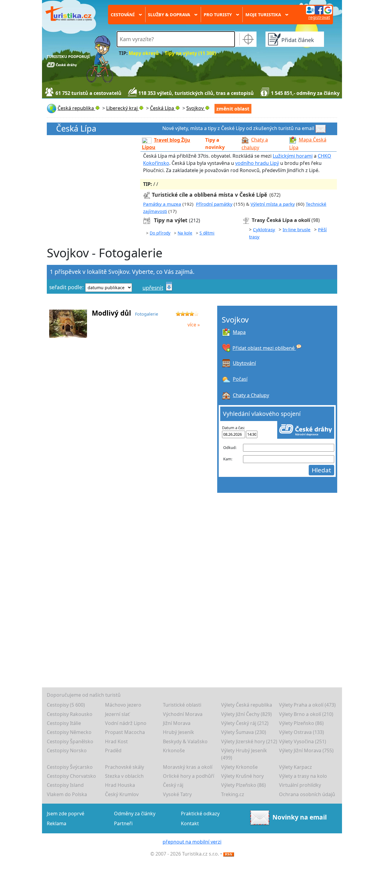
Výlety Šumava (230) (243, 732)
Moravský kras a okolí (187, 767)
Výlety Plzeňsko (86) (301, 723)
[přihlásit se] (319, 9)
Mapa (239, 332)
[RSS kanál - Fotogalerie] (228, 853)
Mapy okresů (144, 53)
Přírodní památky (214, 204)
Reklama (56, 823)
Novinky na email (299, 817)
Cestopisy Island (65, 785)
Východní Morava (182, 714)
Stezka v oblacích (124, 776)
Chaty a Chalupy (251, 395)
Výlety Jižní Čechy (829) (246, 714)
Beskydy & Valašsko (185, 741)
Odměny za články (134, 813)
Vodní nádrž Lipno (125, 723)
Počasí (240, 379)
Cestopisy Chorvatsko (71, 776)
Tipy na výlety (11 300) (190, 53)
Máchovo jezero (123, 705)
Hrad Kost (116, 741)
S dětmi (207, 233)
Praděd (113, 750)
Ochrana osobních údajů (307, 794)
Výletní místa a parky (272, 204)
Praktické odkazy (200, 813)
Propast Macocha (125, 732)
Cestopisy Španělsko (70, 741)
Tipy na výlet (171, 220)
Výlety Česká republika (246, 705)
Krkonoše (174, 750)
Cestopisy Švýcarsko (70, 767)
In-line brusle (296, 229)
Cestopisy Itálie (64, 723)
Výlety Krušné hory (242, 776)
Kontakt (190, 823)
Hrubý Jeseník (178, 732)
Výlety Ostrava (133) (301, 732)
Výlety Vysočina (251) (302, 741)
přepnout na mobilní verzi (192, 841)
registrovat (319, 17)
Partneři (123, 823)
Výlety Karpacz (295, 767)
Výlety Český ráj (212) (244, 723)
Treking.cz (232, 794)
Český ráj (173, 785)
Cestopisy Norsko (67, 750)
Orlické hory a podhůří (188, 776)
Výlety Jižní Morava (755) (306, 750)
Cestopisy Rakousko (69, 714)
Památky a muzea (162, 204)
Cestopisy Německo (69, 732)
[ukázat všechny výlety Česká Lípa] (148, 220)
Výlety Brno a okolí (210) (306, 714)
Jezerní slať (117, 714)
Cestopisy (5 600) (66, 705)
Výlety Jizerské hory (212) (249, 741)
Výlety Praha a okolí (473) (307, 705)
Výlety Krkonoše (239, 767)
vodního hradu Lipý (257, 163)
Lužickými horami (293, 156)
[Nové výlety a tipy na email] (321, 128)
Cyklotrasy (264, 229)
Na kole (185, 233)
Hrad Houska (120, 785)
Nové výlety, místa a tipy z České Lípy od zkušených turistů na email (238, 128)
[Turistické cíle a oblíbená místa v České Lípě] (146, 194)
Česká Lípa (76, 128)
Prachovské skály (124, 767)
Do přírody (160, 233)
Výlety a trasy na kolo (303, 776)
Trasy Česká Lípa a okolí (281, 220)
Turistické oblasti (182, 705)
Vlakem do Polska (67, 794)
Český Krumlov (122, 794)
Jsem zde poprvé (65, 813)
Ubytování (244, 363)
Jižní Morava (176, 723)
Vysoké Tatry (177, 794)
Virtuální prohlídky (300, 785)
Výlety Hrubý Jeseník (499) (244, 754)
